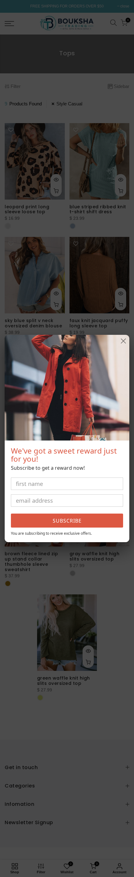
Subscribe (67, 520)
